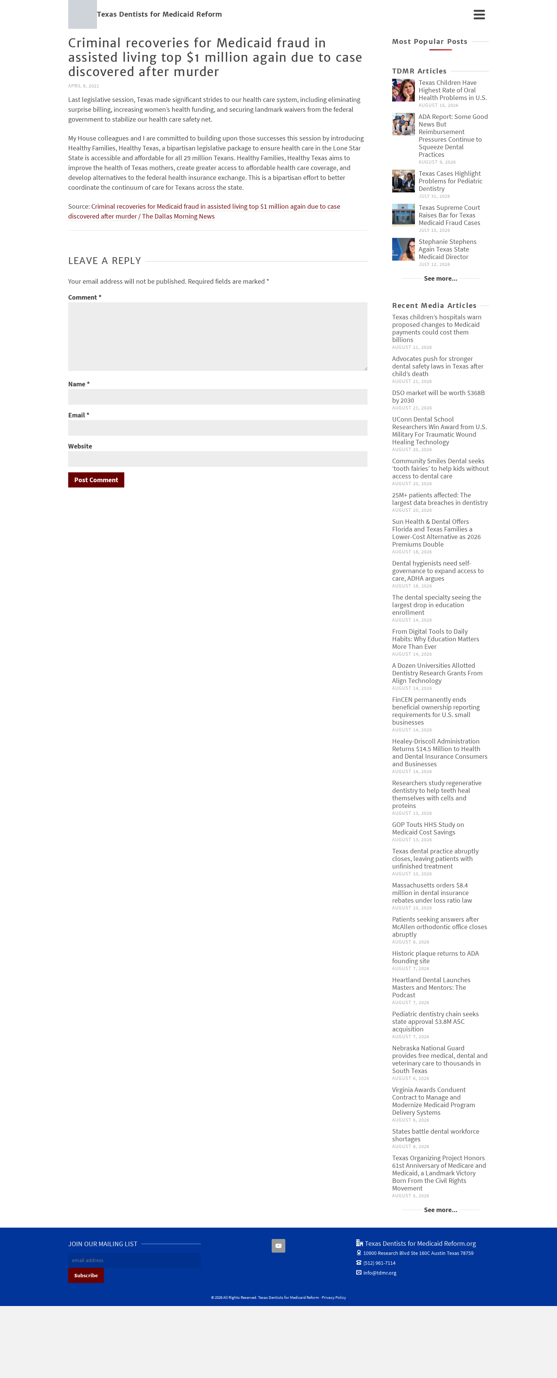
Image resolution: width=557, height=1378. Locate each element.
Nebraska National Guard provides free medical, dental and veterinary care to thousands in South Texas (440, 1059)
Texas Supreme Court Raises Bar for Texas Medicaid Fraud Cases (449, 215)
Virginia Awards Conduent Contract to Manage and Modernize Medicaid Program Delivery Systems (433, 1101)
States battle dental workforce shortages (435, 1135)
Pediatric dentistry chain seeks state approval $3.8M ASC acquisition (435, 1021)
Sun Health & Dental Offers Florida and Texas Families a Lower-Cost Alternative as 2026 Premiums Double (436, 532)
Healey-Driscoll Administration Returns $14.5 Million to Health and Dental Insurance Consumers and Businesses (440, 752)
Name (79, 384)
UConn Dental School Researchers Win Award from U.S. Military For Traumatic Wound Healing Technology (439, 430)
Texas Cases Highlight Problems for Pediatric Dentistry (450, 181)
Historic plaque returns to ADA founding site (435, 957)
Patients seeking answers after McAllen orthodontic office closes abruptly (439, 927)
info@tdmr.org (379, 1272)
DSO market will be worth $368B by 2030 (438, 396)
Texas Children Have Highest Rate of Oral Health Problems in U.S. (453, 90)
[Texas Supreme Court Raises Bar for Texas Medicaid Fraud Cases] (403, 215)
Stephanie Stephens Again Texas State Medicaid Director (448, 249)
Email (78, 415)
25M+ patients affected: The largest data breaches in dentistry (440, 499)
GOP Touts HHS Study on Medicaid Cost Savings (428, 828)
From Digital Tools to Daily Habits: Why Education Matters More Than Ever (435, 639)
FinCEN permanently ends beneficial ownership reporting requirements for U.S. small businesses (436, 710)
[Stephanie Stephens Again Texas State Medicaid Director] (403, 249)
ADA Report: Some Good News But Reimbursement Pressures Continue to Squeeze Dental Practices (453, 135)
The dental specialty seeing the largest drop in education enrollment (436, 605)
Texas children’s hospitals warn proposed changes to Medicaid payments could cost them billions (437, 328)
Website (80, 446)
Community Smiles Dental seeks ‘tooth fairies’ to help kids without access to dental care (440, 468)
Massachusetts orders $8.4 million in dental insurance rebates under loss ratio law (432, 893)
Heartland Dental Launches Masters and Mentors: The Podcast (431, 987)
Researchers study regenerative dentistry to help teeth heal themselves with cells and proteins (437, 794)
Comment (85, 297)
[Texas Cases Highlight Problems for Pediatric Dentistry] (403, 181)
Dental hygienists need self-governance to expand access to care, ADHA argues (438, 571)
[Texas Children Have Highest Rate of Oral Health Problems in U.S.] (403, 90)
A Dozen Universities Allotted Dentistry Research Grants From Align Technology (437, 673)
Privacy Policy (334, 1297)
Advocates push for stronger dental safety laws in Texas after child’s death (437, 366)
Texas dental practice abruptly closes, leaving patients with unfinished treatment (435, 858)
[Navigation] (479, 14)
